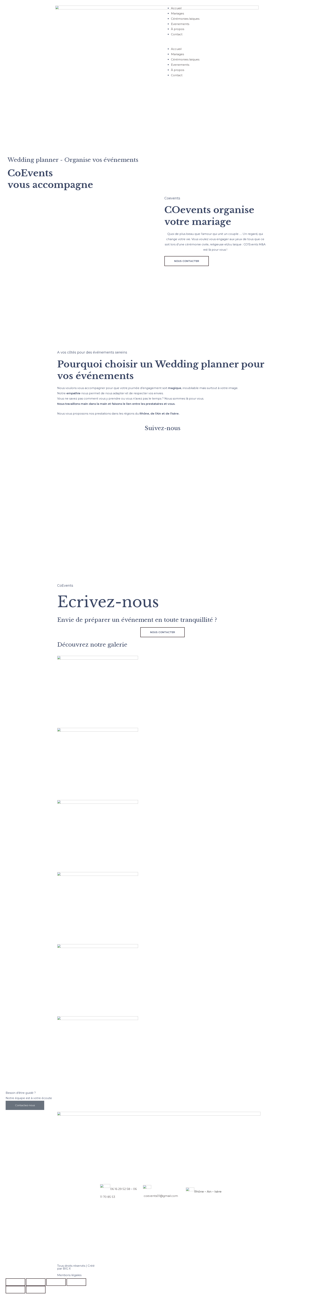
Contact (176, 34)
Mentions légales (69, 1275)
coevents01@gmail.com (160, 1196)
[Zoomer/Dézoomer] (15, 1282)
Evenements (180, 24)
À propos (177, 29)
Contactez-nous (25, 1105)
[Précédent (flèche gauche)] (15, 1289)
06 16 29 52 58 (120, 1189)
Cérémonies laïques (185, 18)
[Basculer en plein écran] (36, 1282)
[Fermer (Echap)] (76, 1282)
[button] (216, 44)
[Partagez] (56, 1282)
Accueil (176, 8)
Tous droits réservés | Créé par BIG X (76, 1267)
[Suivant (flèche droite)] (36, 1289)
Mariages (177, 13)
